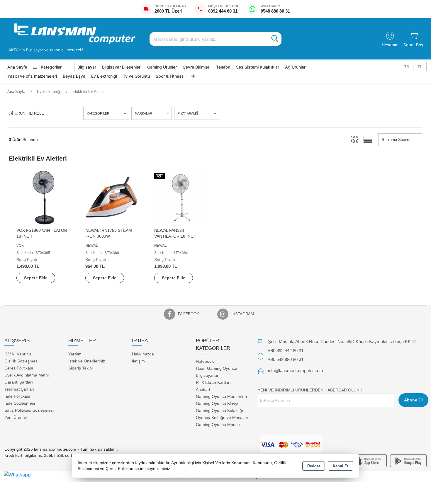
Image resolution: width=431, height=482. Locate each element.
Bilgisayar (86, 66)
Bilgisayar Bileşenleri (121, 66)
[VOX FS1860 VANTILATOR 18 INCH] (43, 197)
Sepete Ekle (35, 277)
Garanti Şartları (18, 381)
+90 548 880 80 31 (285, 359)
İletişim (138, 360)
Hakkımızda (143, 353)
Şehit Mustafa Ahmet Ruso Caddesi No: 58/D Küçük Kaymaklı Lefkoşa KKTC (342, 341)
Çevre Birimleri (196, 66)
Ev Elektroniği (104, 76)
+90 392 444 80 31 (285, 350)
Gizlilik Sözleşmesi (21, 360)
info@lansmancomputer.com (295, 370)
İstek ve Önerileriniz (86, 360)
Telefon (223, 66)
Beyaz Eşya (74, 76)
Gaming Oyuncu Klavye (218, 403)
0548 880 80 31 (275, 10)
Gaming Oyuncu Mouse (218, 424)
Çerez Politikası (18, 367)
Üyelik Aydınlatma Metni (26, 374)
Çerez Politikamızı (122, 468)
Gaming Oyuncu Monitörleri (221, 396)
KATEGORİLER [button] (98, 113)
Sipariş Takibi (80, 367)
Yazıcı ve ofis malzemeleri (32, 76)
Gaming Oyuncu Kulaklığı (219, 410)
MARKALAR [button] (143, 113)
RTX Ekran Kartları (213, 382)
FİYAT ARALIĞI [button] (188, 113)
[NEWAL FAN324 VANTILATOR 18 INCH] (181, 197)
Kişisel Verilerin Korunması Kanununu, (237, 463)
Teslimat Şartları (19, 388)
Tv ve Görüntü (136, 76)
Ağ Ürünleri (295, 66)
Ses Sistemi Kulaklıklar (257, 66)
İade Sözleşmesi (19, 403)
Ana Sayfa (17, 66)
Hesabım (390, 44)
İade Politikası (17, 396)
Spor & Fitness (170, 76)
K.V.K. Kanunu (17, 353)
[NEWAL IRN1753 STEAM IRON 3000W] (112, 197)
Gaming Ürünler (162, 66)
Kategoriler (51, 66)
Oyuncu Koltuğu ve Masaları (222, 417)
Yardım (75, 353)
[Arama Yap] (274, 39)
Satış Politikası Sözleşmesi (29, 410)
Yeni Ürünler (15, 417)
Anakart (203, 389)
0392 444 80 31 (222, 10)
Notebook (205, 361)
